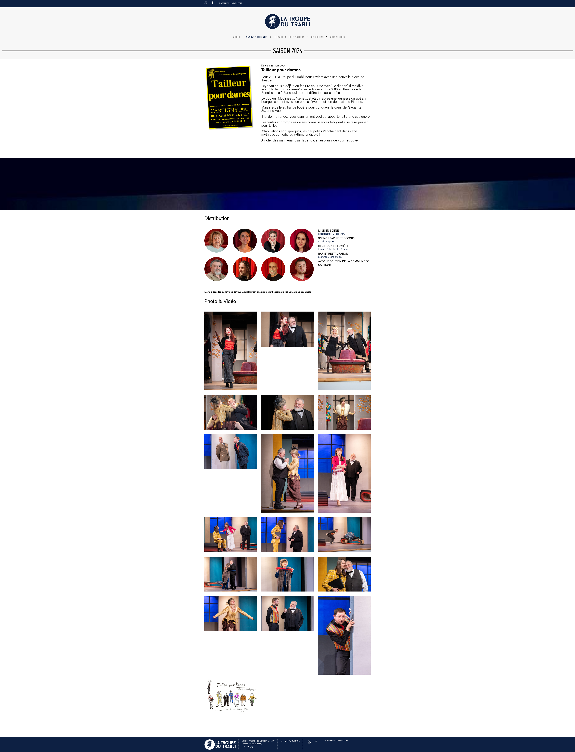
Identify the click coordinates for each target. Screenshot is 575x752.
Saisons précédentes (256, 37)
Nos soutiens (317, 37)
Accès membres (337, 37)
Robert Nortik (325, 233)
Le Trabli (278, 37)
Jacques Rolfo (325, 249)
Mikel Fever (338, 233)
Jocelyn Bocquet (341, 249)
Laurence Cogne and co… (331, 256)
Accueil (236, 37)
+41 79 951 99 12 (292, 740)
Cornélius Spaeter (327, 241)
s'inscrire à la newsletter (230, 3)
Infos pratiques (296, 37)
